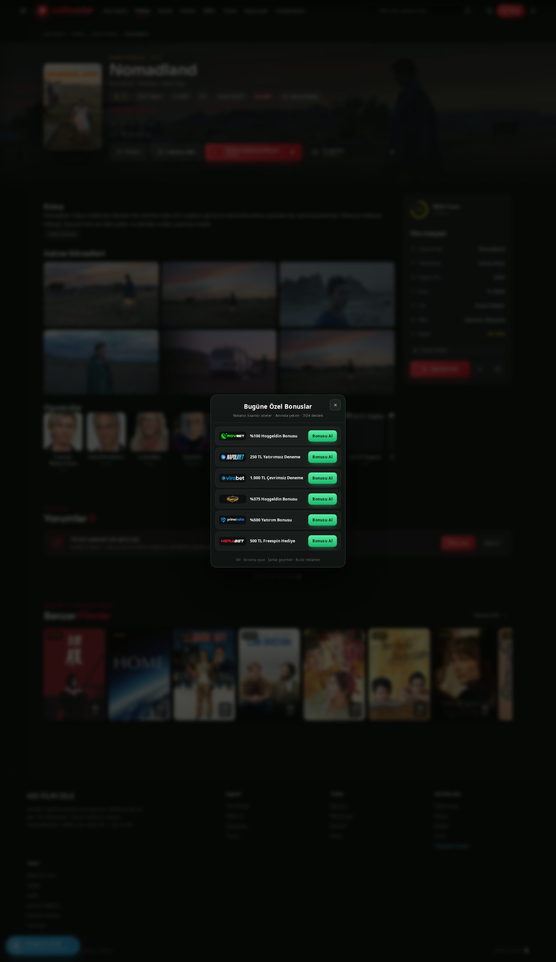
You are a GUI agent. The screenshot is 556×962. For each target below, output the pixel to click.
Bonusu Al (322, 436)
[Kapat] (335, 404)
